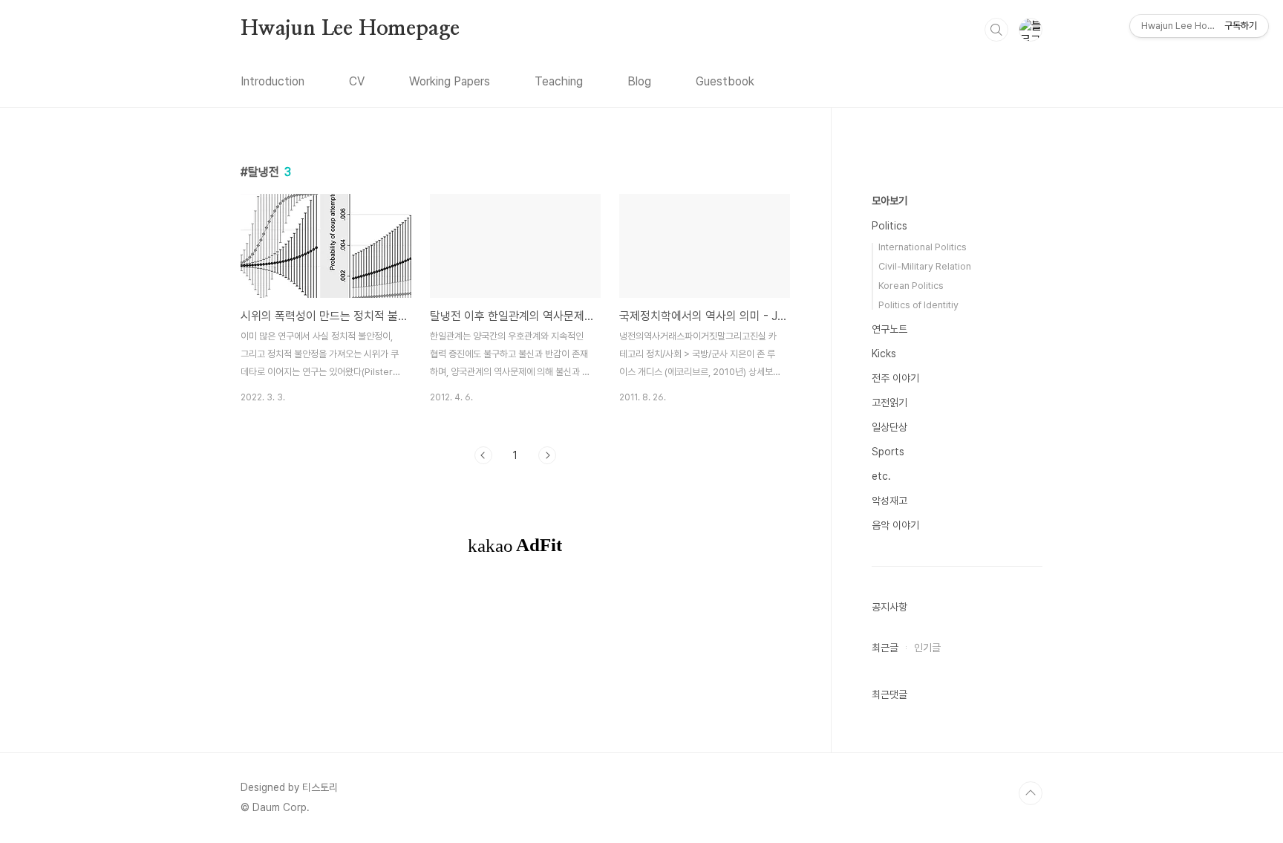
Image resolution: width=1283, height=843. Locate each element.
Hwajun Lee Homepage (350, 29)
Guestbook (725, 81)
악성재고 (889, 501)
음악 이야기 (895, 525)
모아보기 (889, 200)
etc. (881, 476)
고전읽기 (889, 403)
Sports (888, 452)
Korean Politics (911, 285)
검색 (996, 30)
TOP (1030, 793)
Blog (639, 81)
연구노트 (889, 329)
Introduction (272, 81)
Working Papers (449, 81)
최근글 (885, 648)
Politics (889, 226)
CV (357, 81)
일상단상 (889, 427)
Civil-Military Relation (924, 266)
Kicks (884, 353)
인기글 (927, 648)
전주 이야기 (895, 378)
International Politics (922, 247)
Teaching (559, 81)
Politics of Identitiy (918, 304)
